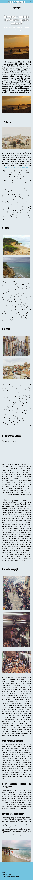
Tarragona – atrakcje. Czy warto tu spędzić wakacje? (16, 19)
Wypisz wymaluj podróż (16, 2)
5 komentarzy (18, 30)
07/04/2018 (26, 27)
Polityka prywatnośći (6, 874)
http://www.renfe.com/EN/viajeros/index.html (16, 167)
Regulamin (4, 873)
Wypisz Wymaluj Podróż (14, 27)
